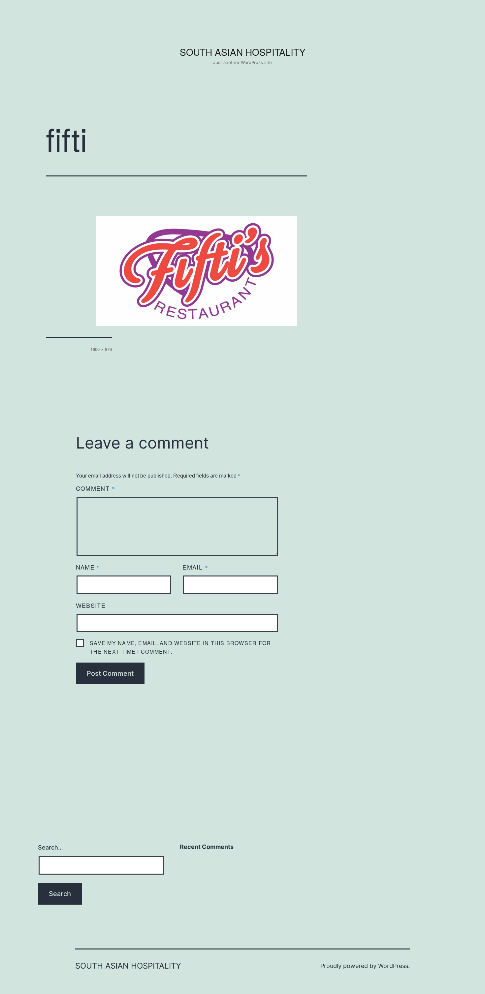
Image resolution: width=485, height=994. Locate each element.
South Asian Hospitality (243, 51)
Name (88, 567)
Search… (50, 847)
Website (91, 605)
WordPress (393, 965)
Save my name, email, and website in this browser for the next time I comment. (180, 647)
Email (195, 567)
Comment (95, 488)
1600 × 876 (101, 349)
